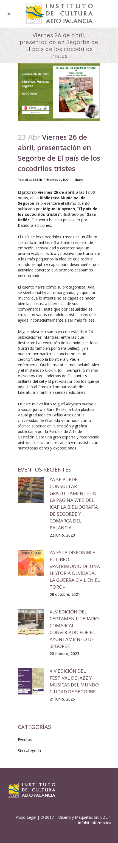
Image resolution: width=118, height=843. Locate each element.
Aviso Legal (26, 817)
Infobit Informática (94, 822)
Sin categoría (29, 750)
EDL (104, 817)
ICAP (66, 179)
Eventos (52, 179)
